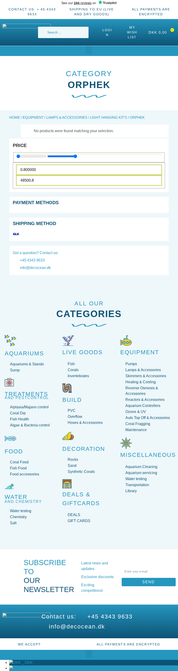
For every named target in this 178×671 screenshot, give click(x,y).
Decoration (83, 448)
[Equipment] (126, 340)
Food (14, 451)
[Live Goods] (68, 340)
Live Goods (82, 352)
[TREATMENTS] (9, 382)
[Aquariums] (10, 340)
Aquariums (24, 353)
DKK (27, 662)
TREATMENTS (26, 394)
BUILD (72, 399)
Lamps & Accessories (66, 117)
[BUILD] (67, 388)
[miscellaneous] (126, 443)
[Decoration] (68, 436)
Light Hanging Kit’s (108, 117)
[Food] (10, 438)
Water (16, 497)
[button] (89, 50)
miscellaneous (148, 455)
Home (14, 117)
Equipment (33, 117)
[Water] (9, 486)
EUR (27, 668)
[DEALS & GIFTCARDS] (67, 483)
